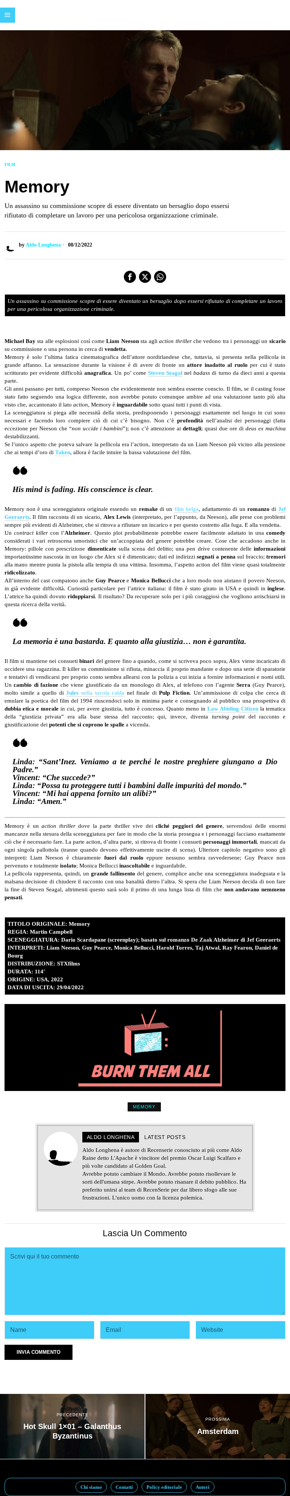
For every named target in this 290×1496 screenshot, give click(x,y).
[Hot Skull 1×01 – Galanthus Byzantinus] (72, 1426)
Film (10, 164)
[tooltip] (130, 277)
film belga (186, 509)
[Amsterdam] (217, 1426)
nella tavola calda (95, 693)
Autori (203, 1487)
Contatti (124, 1487)
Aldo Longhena (43, 245)
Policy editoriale (164, 1487)
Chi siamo (91, 1487)
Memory (144, 1107)
